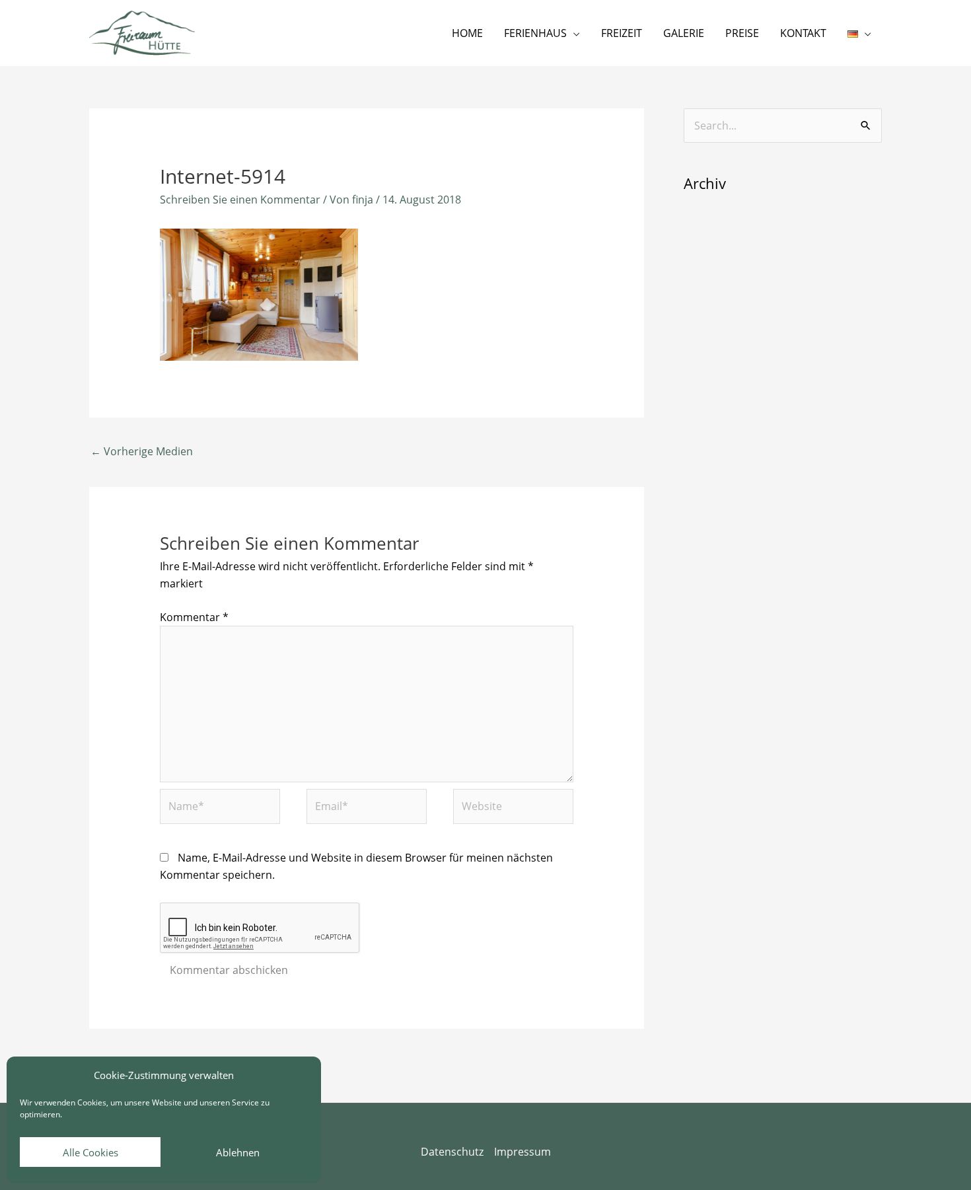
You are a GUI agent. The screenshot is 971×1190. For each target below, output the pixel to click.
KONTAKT (803, 33)
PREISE (742, 33)
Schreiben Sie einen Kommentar (240, 199)
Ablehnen (238, 1152)
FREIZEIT (621, 33)
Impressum (522, 1151)
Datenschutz (452, 1151)
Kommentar (194, 617)
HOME (467, 33)
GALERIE (683, 33)
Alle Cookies (90, 1152)
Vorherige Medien (141, 451)
